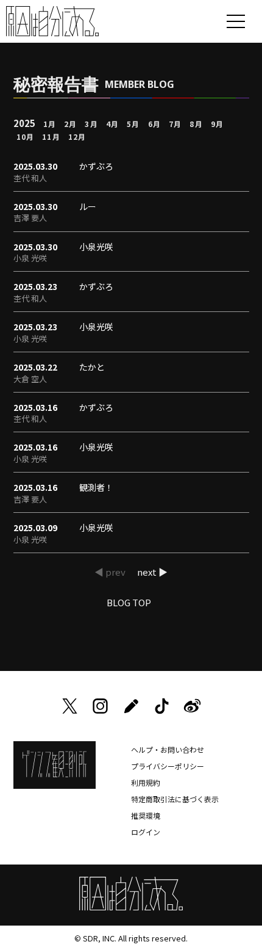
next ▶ (152, 571)
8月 (195, 123)
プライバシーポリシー (167, 766)
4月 (112, 123)
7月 (175, 123)
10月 (25, 136)
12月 (77, 136)
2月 (70, 123)
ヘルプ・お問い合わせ (167, 749)
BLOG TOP (129, 602)
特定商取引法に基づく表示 (175, 799)
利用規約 (145, 782)
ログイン (145, 832)
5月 (133, 123)
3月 (91, 123)
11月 (51, 136)
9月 (217, 123)
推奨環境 (145, 815)
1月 (49, 123)
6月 (154, 123)
